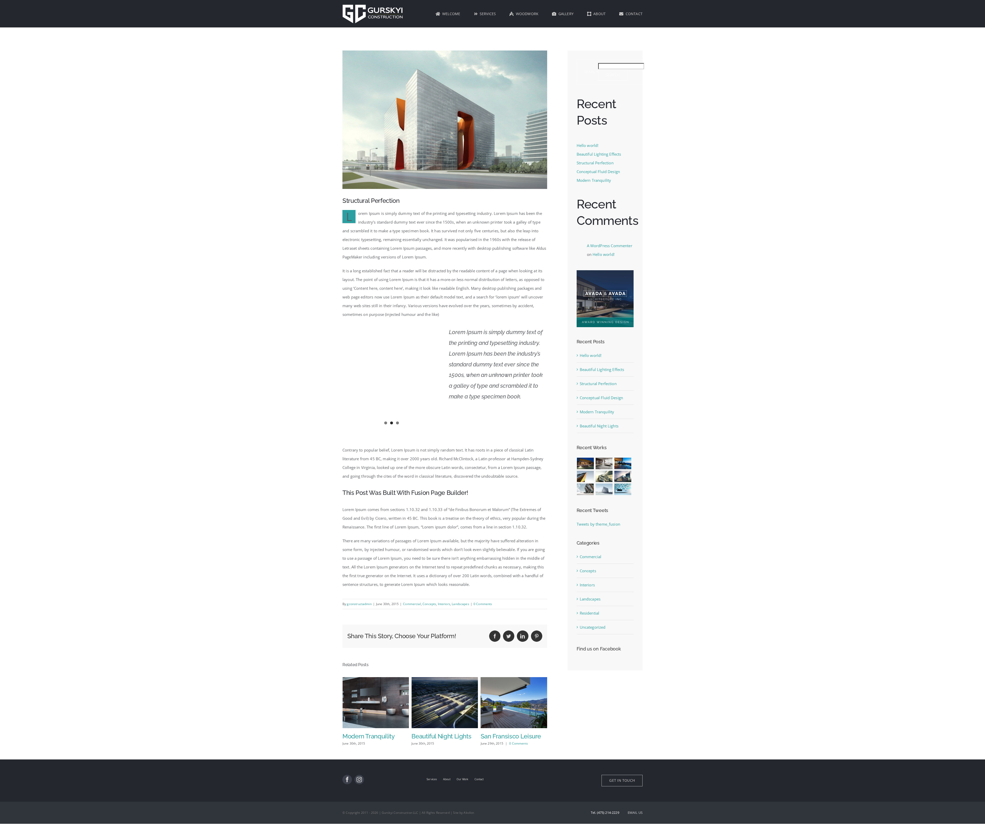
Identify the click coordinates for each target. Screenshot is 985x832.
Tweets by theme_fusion (598, 524)
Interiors (444, 604)
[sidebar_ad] (605, 272)
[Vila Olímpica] (623, 489)
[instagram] (359, 788)
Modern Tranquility (594, 180)
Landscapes (460, 604)
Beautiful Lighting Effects (599, 154)
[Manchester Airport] (623, 476)
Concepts (429, 604)
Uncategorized (593, 627)
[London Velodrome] (585, 489)
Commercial (412, 604)
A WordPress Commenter (609, 245)
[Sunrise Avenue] (585, 463)
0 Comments (483, 604)
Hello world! (588, 145)
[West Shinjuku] (604, 476)
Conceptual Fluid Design (598, 171)
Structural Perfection (595, 162)
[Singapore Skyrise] (604, 463)
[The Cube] (604, 489)
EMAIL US (635, 820)
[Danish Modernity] (585, 476)
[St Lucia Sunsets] (623, 463)
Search (591, 72)
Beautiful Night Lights (372, 736)
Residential (589, 613)
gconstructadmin (359, 604)
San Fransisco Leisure (441, 736)
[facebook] (347, 788)
